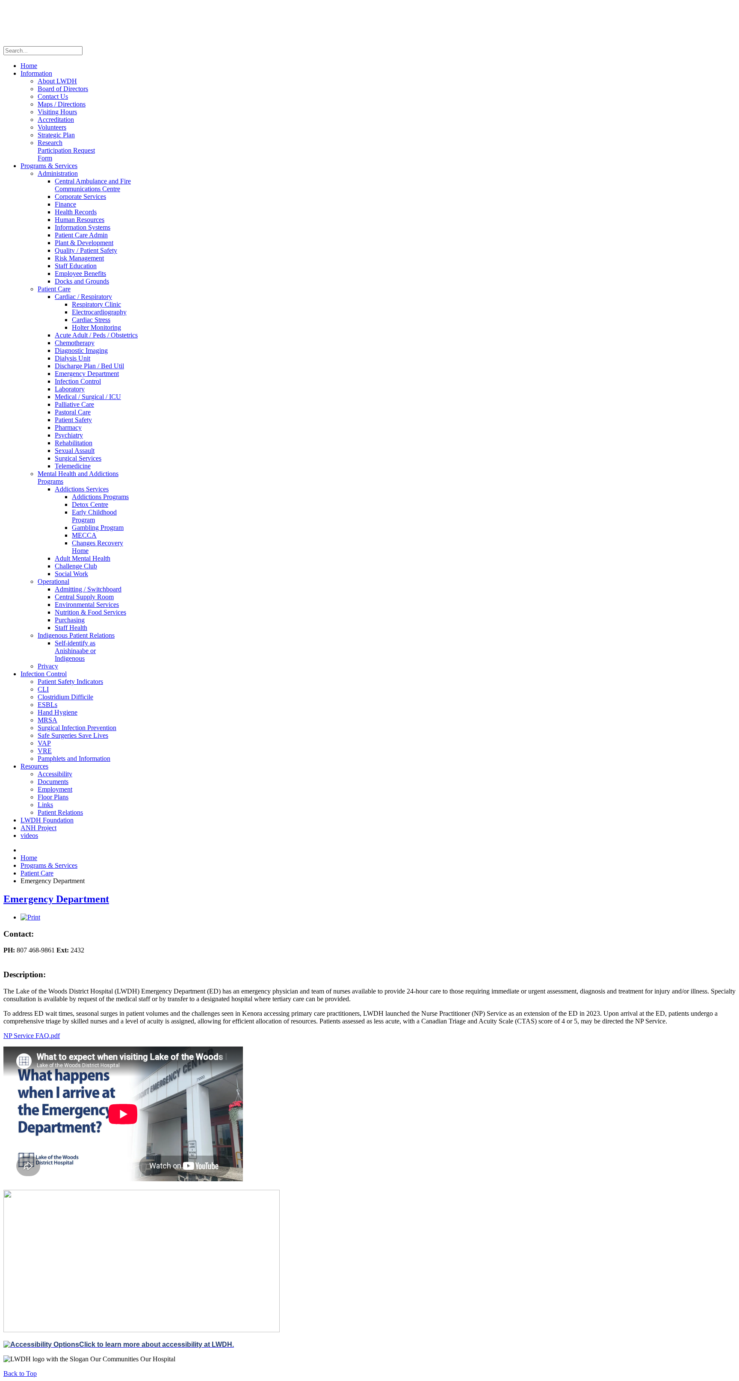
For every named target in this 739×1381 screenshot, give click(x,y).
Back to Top (20, 1373)
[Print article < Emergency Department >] (30, 917)
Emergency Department (56, 899)
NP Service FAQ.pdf (31, 1035)
